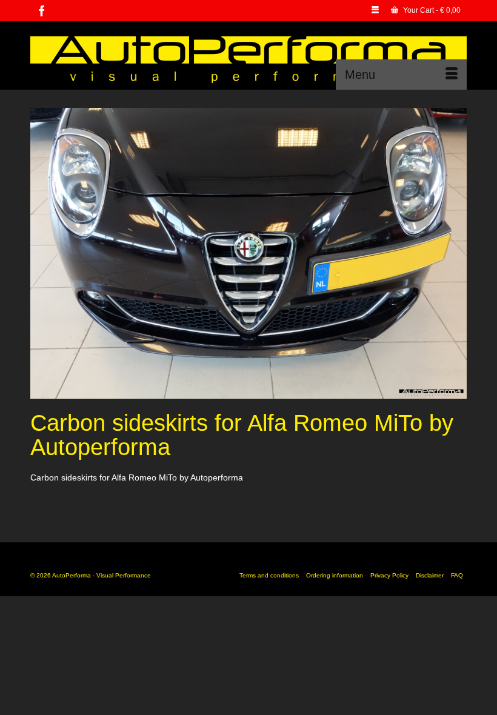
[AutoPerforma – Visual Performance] (248, 59)
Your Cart (431, 10)
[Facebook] (41, 10)
